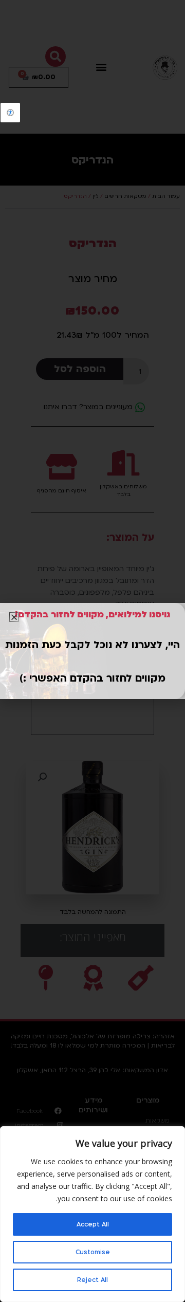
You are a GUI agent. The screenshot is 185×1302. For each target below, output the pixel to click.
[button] (14, 617)
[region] (92, 1214)
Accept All (93, 1224)
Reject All (92, 1280)
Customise (93, 1252)
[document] (92, 651)
